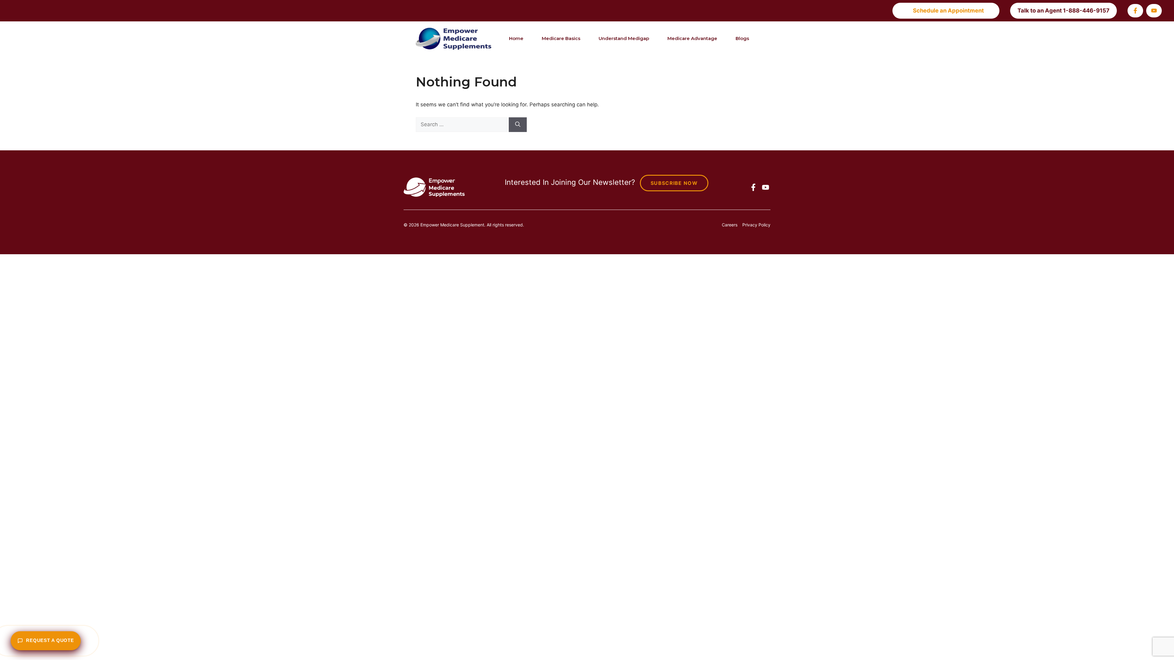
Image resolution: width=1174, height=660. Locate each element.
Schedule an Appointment (948, 10)
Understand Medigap (624, 38)
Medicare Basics (561, 38)
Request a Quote (50, 640)
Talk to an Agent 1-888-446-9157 (1063, 10)
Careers (729, 224)
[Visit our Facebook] (1135, 10)
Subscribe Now (674, 183)
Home (516, 38)
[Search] (518, 124)
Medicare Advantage (692, 38)
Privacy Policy (756, 224)
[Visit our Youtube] (1154, 10)
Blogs (742, 38)
